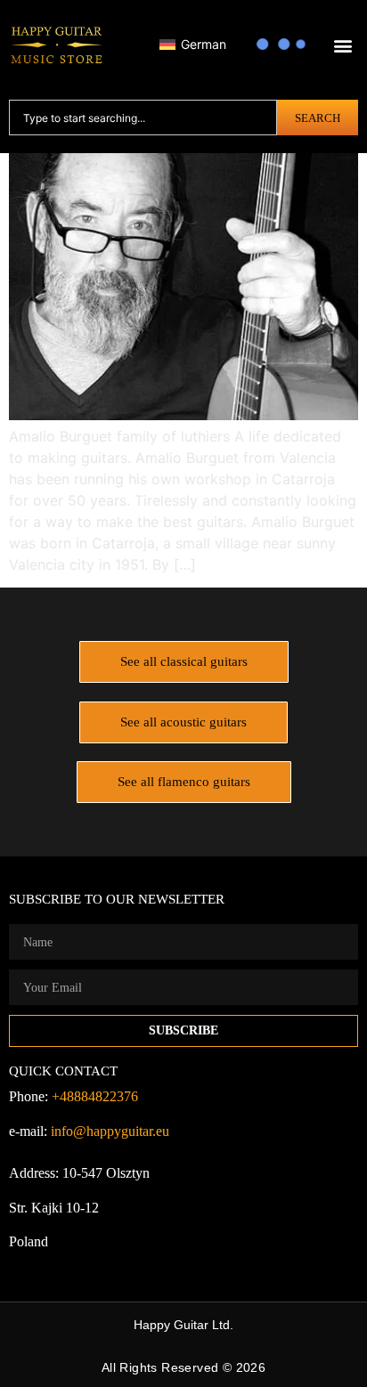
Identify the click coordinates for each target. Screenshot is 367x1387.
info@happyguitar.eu (110, 1131)
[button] (343, 46)
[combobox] (143, 117)
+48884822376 (95, 1096)
